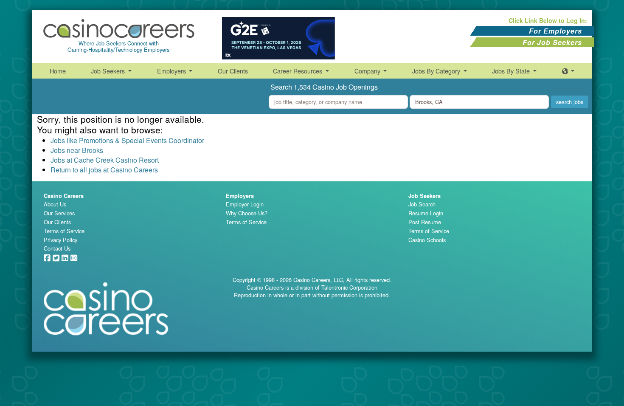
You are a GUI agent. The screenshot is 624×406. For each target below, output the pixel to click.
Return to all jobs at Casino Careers (104, 170)
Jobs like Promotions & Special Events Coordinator (127, 140)
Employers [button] (172, 70)
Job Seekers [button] (108, 70)
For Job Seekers (552, 42)
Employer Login (245, 204)
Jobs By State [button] (511, 70)
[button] (568, 70)
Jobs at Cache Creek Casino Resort (105, 160)
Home (58, 70)
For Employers (555, 31)
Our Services (59, 213)
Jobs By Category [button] (437, 70)
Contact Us (57, 248)
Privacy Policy (60, 240)
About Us (55, 204)
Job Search (422, 204)
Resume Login (425, 213)
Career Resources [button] (298, 70)
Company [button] (368, 70)
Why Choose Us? (246, 213)
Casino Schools (427, 240)
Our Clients (233, 70)
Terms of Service (64, 231)
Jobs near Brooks (77, 150)
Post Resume (424, 222)
